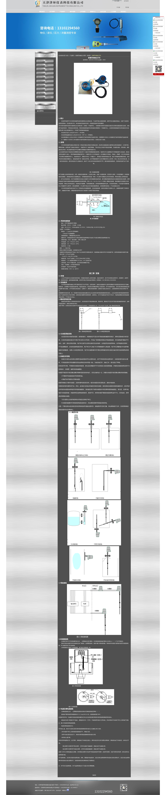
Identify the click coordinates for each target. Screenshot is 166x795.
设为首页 (126, 1)
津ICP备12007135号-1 (49, 790)
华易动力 (64, 790)
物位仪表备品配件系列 (44, 97)
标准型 (89, 55)
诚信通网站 (40, 111)
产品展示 (72, 55)
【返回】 (94, 775)
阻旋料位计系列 (42, 73)
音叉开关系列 (41, 61)
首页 (67, 55)
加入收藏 (117, 1)
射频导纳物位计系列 (43, 69)
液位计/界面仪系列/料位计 (45, 77)
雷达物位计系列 (42, 81)
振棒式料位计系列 (42, 65)
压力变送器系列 (42, 89)
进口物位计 (40, 93)
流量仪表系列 (41, 85)
